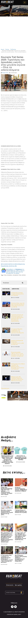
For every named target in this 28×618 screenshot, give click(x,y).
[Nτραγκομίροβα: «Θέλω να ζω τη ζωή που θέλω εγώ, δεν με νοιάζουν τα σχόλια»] (6, 353)
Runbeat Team (5, 72)
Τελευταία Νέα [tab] (6, 288)
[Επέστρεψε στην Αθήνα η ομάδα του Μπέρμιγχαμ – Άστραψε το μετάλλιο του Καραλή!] (6, 364)
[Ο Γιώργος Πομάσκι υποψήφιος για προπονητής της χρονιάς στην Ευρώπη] (6, 330)
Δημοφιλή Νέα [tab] (15, 288)
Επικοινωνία (9, 585)
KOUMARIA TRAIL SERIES (19, 275)
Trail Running (13, 49)
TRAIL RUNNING (8, 275)
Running (7, 49)
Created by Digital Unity (14, 614)
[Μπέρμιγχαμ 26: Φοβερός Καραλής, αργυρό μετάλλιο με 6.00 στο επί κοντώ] (6, 378)
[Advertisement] (14, 34)
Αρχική (2, 49)
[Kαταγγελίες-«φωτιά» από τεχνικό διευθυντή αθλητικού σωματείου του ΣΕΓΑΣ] (6, 304)
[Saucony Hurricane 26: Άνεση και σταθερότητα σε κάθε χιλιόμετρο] (6, 341)
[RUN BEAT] (7, 2)
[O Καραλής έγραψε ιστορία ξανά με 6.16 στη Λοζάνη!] (6, 293)
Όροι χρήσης (18, 585)
